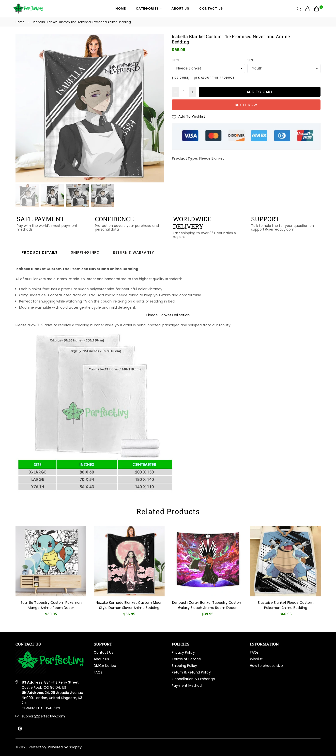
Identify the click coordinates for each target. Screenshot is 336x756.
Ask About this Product (214, 78)
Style (177, 60)
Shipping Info (85, 252)
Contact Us (211, 8)
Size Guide (180, 78)
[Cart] (316, 8)
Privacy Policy (183, 652)
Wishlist (256, 659)
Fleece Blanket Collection (168, 315)
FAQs (98, 672)
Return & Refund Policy (191, 672)
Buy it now (246, 104)
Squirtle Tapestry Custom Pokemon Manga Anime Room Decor (51, 605)
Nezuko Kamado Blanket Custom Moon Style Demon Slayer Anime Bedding (129, 605)
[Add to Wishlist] (80, 537)
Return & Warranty (133, 252)
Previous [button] (21, 108)
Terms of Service (186, 659)
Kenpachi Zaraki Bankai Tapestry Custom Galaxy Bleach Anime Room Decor (207, 605)
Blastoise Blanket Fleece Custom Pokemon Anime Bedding (286, 605)
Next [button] (158, 108)
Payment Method (187, 685)
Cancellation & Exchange (193, 678)
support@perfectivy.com (43, 716)
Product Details (40, 252)
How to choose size (266, 665)
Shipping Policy (184, 665)
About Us (180, 8)
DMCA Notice (105, 665)
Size (250, 60)
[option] (89, 108)
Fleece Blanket (211, 158)
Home (120, 8)
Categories (148, 8)
